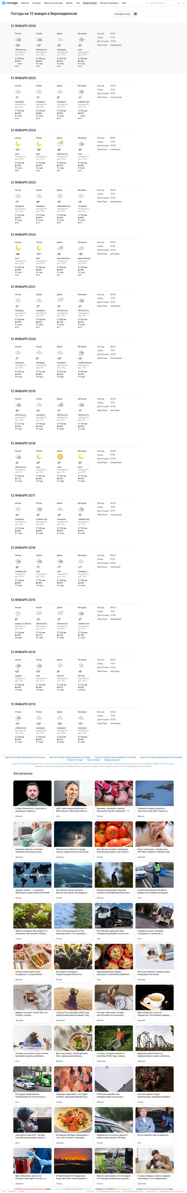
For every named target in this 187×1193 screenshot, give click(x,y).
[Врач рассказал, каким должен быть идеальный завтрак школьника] (73, 1044)
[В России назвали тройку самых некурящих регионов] (154, 963)
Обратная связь (151, 1191)
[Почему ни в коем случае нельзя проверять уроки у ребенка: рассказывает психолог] (32, 1044)
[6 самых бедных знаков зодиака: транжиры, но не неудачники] (154, 1167)
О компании (12, 1191)
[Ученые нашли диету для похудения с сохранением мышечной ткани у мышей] (32, 963)
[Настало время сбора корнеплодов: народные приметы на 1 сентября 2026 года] (154, 1085)
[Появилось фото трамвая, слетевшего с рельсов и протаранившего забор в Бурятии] (154, 922)
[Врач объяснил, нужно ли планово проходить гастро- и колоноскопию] (32, 1167)
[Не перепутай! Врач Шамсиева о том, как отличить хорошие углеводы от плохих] (73, 1126)
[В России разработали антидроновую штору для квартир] (114, 1085)
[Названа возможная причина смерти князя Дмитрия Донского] (114, 881)
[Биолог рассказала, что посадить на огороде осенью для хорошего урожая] (114, 1167)
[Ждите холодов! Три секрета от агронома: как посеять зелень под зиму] (32, 922)
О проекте (90, 1191)
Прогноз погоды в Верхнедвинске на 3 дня (25, 757)
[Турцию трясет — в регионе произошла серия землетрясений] (32, 881)
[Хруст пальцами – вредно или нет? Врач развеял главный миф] (154, 840)
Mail (4, 1191)
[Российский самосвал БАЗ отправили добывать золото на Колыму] (114, 922)
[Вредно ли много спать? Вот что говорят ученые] (32, 1004)
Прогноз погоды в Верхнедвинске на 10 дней (161, 757)
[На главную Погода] (12, 3)
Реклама (22, 1191)
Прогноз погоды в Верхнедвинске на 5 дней (69, 757)
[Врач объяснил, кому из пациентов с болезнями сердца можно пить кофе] (154, 1004)
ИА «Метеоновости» (177, 1191)
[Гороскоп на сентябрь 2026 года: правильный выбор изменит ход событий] (73, 1004)
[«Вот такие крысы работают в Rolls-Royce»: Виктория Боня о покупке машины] (73, 800)
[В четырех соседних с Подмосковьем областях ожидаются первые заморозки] (73, 963)
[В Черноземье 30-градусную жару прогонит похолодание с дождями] (73, 1167)
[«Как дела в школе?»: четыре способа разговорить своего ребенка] (32, 1126)
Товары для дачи (111, 760)
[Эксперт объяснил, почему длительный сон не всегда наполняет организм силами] (114, 1004)
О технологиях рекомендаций (132, 1191)
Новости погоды (75, 760)
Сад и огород (93, 760)
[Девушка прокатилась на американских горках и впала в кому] (154, 1044)
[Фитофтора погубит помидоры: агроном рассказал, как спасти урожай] (114, 840)
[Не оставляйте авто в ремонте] (154, 1126)
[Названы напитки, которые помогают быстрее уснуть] (32, 840)
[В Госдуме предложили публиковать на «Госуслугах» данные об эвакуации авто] (32, 1085)
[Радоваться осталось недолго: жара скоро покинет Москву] (114, 1126)
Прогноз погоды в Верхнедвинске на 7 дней (115, 757)
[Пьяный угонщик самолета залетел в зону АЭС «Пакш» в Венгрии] (154, 800)
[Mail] (4, 3)
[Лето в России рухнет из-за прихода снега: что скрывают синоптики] (73, 922)
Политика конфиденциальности (107, 1191)
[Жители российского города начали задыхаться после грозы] (73, 840)
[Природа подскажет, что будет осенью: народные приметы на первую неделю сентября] (73, 1085)
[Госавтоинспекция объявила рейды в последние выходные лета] (154, 881)
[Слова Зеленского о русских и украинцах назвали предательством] (32, 800)
